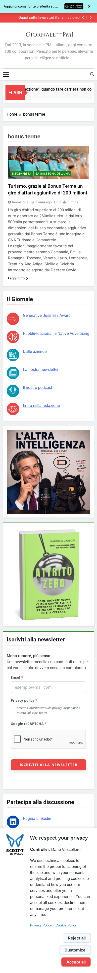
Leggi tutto (16, 278)
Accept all (76, 961)
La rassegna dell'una (53, 173)
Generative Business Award (47, 315)
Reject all (77, 937)
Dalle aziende (35, 351)
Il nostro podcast (37, 387)
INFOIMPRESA (21, 173)
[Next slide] (90, 18)
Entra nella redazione (41, 405)
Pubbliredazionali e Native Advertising (56, 333)
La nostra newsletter (40, 369)
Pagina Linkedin (37, 818)
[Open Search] (92, 74)
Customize (75, 949)
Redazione (20, 201)
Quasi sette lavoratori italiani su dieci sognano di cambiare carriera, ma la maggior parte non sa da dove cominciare (43, 18)
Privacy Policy (41, 925)
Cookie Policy (66, 925)
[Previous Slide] (83, 18)
